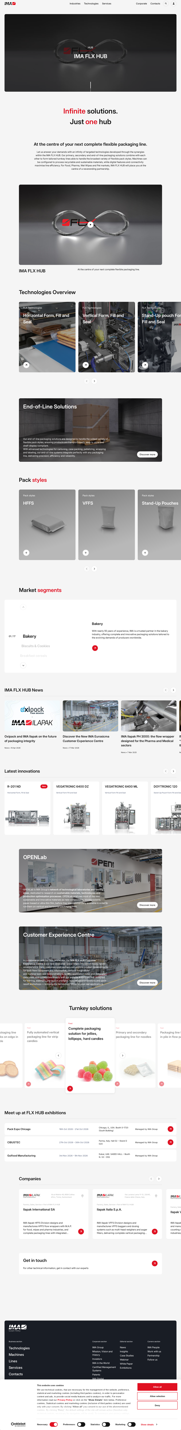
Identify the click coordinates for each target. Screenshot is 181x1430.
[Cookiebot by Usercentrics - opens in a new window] (18, 1424)
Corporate (141, 3)
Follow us (152, 1359)
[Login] (173, 3)
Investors (97, 1359)
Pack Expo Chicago (19, 1129)
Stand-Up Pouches (160, 503)
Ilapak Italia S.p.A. (109, 1209)
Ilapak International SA (39, 1209)
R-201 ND (14, 786)
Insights (124, 1351)
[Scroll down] (90, 87)
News (123, 1347)
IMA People (153, 1347)
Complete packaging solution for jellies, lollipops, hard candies (85, 1033)
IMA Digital (98, 1378)
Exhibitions (126, 1367)
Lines (13, 1361)
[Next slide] (94, 381)
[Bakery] (96, 648)
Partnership (153, 1355)
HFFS (28, 503)
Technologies (91, 3)
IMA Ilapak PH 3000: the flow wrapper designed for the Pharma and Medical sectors (147, 741)
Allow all (157, 1387)
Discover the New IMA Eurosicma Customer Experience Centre (86, 739)
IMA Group (98, 1347)
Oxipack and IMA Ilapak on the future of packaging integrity (31, 739)
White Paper (126, 1363)
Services (106, 3)
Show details (147, 1424)
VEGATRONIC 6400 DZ (72, 786)
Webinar (124, 1359)
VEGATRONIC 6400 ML (121, 786)
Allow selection (157, 1396)
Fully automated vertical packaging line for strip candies (43, 1037)
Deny (157, 1405)
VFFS (88, 503)
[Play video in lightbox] (90, 225)
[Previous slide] (58, 1055)
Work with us (154, 1351)
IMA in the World (101, 1363)
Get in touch (35, 1260)
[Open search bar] (166, 3)
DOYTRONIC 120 (165, 786)
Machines (16, 1355)
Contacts (155, 3)
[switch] (81, 1424)
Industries (75, 3)
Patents (96, 1374)
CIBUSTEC (13, 1142)
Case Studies (127, 1355)
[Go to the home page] (10, 3)
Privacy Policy (65, 1400)
